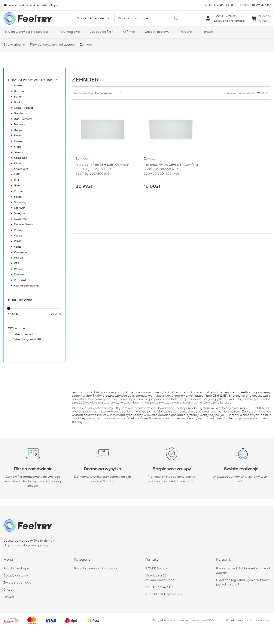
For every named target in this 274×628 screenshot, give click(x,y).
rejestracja (237, 20)
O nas (7, 589)
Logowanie (221, 20)
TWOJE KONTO (225, 16)
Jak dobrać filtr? (101, 31)
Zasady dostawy (157, 31)
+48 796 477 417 (260, 5)
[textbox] (148, 18)
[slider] (34, 308)
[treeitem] (34, 182)
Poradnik (186, 31)
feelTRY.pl (208, 620)
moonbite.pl (262, 620)
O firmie (129, 31)
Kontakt (208, 31)
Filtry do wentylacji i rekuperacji (25, 31)
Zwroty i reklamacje (17, 582)
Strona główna (14, 44)
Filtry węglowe (69, 31)
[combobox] (148, 18)
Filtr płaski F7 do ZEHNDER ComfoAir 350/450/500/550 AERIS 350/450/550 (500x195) (102, 169)
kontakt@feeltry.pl (46, 5)
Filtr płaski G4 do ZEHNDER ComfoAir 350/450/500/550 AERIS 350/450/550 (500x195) (171, 169)
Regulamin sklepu (16, 568)
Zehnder (85, 44)
